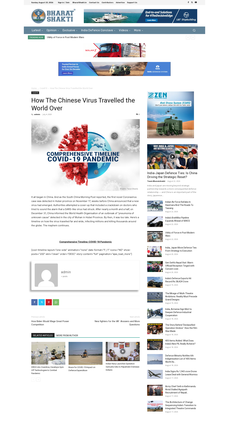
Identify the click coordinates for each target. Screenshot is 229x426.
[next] (193, 37)
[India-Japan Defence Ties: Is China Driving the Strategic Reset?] (172, 156)
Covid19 (43, 88)
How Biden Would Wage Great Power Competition (50, 323)
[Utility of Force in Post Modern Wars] (155, 236)
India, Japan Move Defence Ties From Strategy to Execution (77, 37)
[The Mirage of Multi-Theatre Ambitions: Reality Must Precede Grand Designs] (155, 297)
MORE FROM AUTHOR (67, 335)
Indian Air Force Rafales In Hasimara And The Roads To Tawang (179, 205)
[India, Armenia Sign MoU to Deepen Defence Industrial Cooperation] (155, 313)
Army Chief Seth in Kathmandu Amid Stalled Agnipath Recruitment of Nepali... (180, 389)
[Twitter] (192, 2)
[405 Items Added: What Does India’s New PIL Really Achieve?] (155, 344)
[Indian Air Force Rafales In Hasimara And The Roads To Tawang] (155, 205)
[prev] (188, 37)
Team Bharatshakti (156, 181)
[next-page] (38, 380)
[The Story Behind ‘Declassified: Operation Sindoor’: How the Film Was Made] (155, 328)
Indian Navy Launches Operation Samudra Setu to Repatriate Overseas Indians (122, 366)
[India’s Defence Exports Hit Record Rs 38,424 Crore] (155, 282)
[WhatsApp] (56, 302)
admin (37, 114)
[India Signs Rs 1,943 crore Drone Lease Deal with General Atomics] (155, 374)
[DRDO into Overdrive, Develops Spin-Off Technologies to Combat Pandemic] (48, 353)
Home (34, 88)
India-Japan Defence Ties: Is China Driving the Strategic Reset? (172, 175)
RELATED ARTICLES (43, 335)
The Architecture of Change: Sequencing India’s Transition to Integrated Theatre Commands (180, 405)
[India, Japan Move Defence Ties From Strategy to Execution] (154, 251)
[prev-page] (33, 380)
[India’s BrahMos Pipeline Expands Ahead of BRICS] (155, 221)
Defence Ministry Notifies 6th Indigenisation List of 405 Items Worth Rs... (180, 358)
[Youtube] (196, 2)
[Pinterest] (49, 302)
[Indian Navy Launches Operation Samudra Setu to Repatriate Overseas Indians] (123, 351)
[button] (194, 30)
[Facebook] (188, 2)
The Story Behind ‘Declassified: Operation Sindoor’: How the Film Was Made (181, 328)
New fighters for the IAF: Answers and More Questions (117, 323)
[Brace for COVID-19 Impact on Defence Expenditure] (86, 353)
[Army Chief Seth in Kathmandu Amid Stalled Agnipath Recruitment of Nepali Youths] (155, 390)
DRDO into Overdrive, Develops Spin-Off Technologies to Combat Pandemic (47, 370)
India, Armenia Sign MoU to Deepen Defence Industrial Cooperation (178, 312)
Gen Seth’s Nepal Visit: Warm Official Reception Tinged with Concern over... (179, 265)
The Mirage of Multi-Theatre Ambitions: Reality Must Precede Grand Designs (181, 296)
